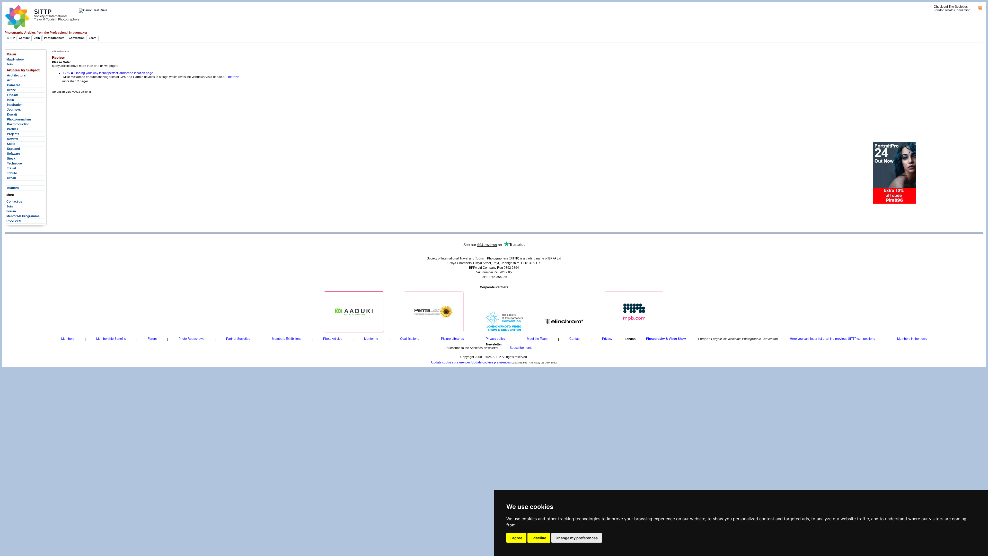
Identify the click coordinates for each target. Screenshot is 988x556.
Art (9, 80)
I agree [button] (516, 538)
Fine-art (12, 95)
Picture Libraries (452, 339)
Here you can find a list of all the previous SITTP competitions (832, 339)
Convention (77, 37)
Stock (10, 158)
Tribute (11, 173)
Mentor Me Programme (23, 216)
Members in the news (912, 339)
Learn (92, 37)
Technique (14, 163)
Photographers (54, 37)
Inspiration (14, 105)
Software (13, 153)
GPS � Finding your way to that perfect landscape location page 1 (109, 73)
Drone (11, 90)
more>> (233, 77)
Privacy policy (495, 339)
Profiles (12, 129)
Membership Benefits (111, 339)
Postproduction (17, 124)
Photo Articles (332, 339)
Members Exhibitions (286, 339)
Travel (11, 168)
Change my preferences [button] (576, 538)
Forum (11, 211)
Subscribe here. (521, 348)
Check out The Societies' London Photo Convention (952, 8)
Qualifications (409, 339)
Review (12, 139)
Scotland (13, 149)
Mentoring (371, 339)
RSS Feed (13, 221)
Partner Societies (238, 339)
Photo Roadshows (191, 339)
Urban (11, 178)
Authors (12, 188)
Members (67, 339)
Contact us (14, 201)
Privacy (607, 339)
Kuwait (11, 114)
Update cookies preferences (451, 362)
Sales (10, 144)
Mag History (15, 59)
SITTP (11, 37)
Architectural (16, 75)
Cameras (13, 85)
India (10, 100)
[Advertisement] (145, 106)
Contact (24, 37)
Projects (12, 134)
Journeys (13, 109)
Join (37, 37)
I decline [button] (539, 538)
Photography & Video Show (666, 339)
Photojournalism (18, 119)
